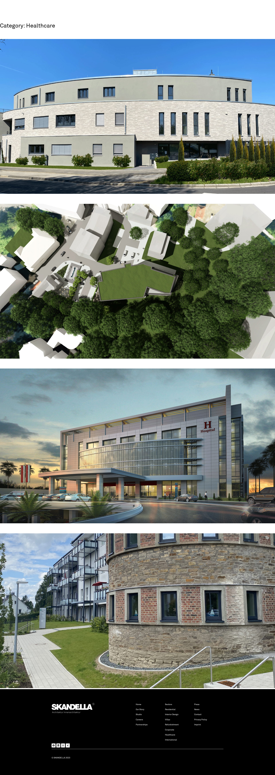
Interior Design (171, 714)
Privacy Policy (200, 719)
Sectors (168, 704)
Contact (197, 714)
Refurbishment (172, 724)
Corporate (169, 729)
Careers (139, 719)
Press (196, 704)
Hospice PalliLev (17, 34)
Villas (167, 719)
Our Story (140, 709)
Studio (139, 714)
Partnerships (142, 724)
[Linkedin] (58, 745)
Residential (170, 709)
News (196, 709)
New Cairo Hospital (20, 363)
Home (138, 704)
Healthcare (170, 734)
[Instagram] (63, 745)
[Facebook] (54, 745)
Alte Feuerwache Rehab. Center (33, 198)
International (171, 739)
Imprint (197, 724)
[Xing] (68, 745)
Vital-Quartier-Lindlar (23, 528)
